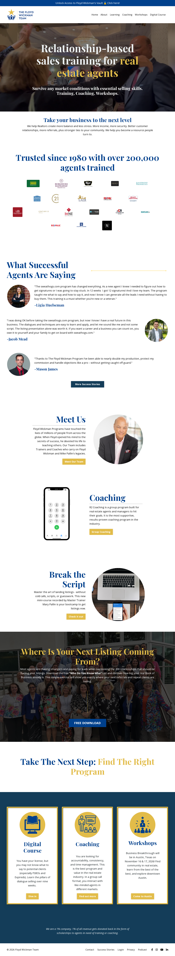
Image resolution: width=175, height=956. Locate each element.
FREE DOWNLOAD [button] (87, 723)
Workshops (141, 14)
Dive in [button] (32, 896)
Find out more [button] (87, 896)
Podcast (142, 949)
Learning (115, 14)
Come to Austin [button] (142, 896)
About (104, 14)
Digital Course (158, 14)
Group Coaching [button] (101, 531)
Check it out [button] (76, 616)
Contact (89, 949)
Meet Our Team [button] (74, 461)
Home (94, 14)
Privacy (131, 949)
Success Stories (105, 949)
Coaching (127, 14)
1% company (63, 929)
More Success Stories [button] (87, 384)
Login (121, 949)
